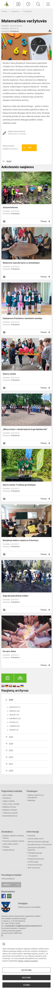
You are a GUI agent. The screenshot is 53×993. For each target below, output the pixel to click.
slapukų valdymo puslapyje (28, 961)
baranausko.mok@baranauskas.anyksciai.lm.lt (23, 926)
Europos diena (9, 651)
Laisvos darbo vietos (35, 839)
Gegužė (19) (14, 715)
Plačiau (44, 221)
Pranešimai (27, 11)
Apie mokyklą (8, 795)
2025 (11, 737)
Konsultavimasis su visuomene (40, 845)
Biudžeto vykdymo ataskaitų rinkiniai (13, 837)
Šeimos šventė (9, 374)
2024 (11, 744)
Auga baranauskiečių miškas (15, 596)
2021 (11, 764)
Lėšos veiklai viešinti (10, 844)
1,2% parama (33, 856)
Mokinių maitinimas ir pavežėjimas (36, 796)
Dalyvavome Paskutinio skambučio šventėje (22, 318)
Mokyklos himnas (9, 807)
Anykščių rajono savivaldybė (29, 907)
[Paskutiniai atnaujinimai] (28, 4)
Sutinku (26, 985)
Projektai (6, 847)
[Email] (9, 896)
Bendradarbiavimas (10, 816)
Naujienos (15, 11)
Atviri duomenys (34, 868)
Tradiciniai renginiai (10, 813)
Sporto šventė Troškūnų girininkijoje (19, 485)
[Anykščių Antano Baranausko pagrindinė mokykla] (6, 4)
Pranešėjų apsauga (35, 853)
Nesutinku (26, 978)
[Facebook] (3, 896)
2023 (11, 750)
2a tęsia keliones (10, 207)
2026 (11, 700)
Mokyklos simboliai (10, 810)
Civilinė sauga (33, 862)
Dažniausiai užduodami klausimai (37, 849)
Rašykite (6, 885)
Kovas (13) (14, 722)
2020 (11, 771)
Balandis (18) (15, 719)
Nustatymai (26, 970)
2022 (11, 757)
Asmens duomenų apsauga (38, 842)
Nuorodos (31, 836)
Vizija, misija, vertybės (11, 804)
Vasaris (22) (15, 726)
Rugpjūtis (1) (15, 707)
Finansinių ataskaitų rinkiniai (13, 841)
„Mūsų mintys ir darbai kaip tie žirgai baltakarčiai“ (25, 429)
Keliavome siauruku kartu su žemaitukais (21, 263)
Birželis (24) (15, 711)
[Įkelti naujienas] (18, 4)
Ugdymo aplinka (9, 801)
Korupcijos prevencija (36, 859)
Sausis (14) (14, 730)
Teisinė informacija (35, 865)
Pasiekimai (7, 798)
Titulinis (4, 11)
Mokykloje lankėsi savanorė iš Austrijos (21, 540)
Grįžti (9, 161)
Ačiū (27, 148)
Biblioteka (31, 800)
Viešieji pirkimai (8, 850)
